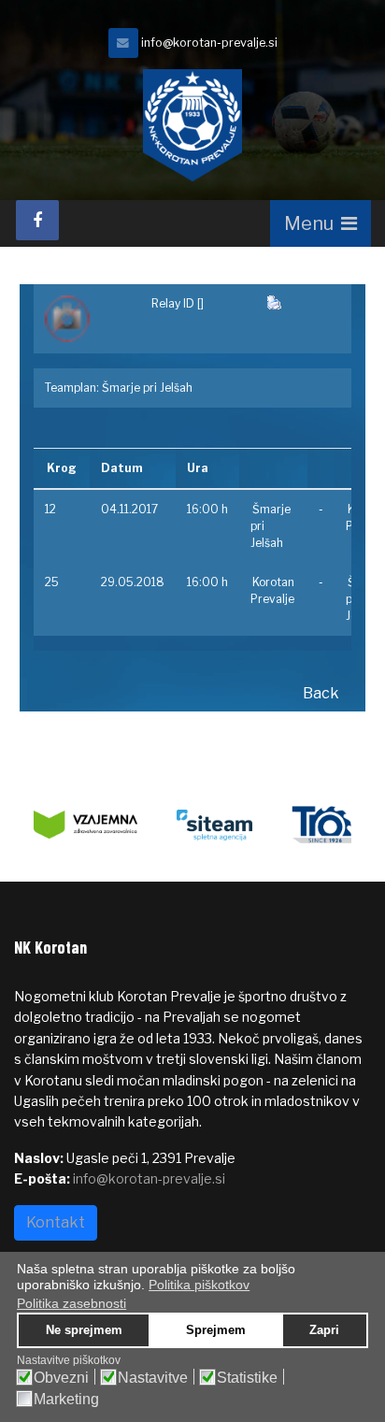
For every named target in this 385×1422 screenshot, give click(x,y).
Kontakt (55, 1222)
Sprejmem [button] (216, 1330)
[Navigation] (320, 223)
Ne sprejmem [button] (84, 1330)
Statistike (247, 1378)
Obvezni (61, 1378)
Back (321, 693)
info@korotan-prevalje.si (209, 43)
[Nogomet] (87, 318)
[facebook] (37, 220)
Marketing (66, 1399)
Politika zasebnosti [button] (71, 1303)
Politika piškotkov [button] (199, 1284)
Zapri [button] (324, 1330)
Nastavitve (153, 1378)
